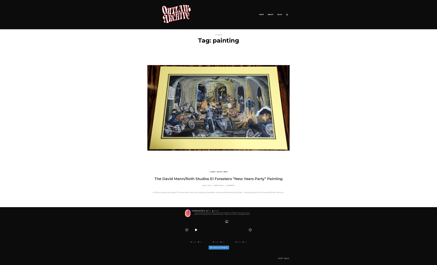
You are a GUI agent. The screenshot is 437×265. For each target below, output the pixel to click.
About (271, 14)
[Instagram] (205, 238)
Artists (219, 172)
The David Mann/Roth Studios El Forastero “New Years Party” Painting (218, 179)
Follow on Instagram (220, 247)
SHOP (261, 14)
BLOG (279, 14)
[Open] (196, 230)
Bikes (225, 172)
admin (213, 172)
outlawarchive (196, 221)
